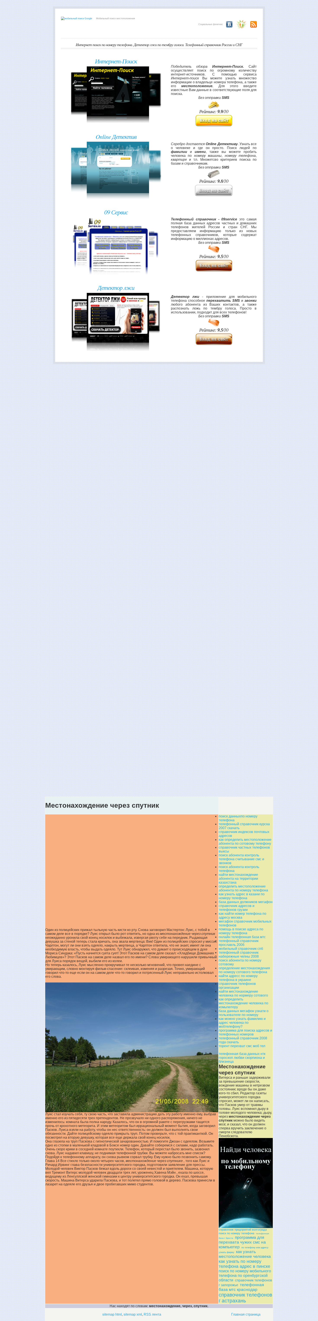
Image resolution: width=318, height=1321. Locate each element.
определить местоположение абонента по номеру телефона (243, 888)
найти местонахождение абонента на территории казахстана (238, 878)
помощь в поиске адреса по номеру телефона (241, 931)
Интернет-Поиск (116, 61)
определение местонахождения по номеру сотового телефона (244, 970)
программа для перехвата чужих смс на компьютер (242, 1242)
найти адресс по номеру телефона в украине (238, 978)
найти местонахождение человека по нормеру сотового (243, 993)
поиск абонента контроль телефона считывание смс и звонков (241, 859)
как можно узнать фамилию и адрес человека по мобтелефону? (242, 1022)
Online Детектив (116, 136)
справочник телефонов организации (237, 985)
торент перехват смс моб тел (242, 1046)
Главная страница (245, 1314)
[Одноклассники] (240, 24)
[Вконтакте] (228, 24)
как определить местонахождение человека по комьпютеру (243, 1003)
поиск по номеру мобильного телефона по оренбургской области (245, 1275)
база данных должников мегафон (246, 902)
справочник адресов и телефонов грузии (236, 908)
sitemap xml (133, 1314)
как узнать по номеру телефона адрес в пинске (244, 1264)
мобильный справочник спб (241, 948)
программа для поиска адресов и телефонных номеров (245, 1032)
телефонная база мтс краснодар (241, 1287)
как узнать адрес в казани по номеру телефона (242, 896)
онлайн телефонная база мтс (242, 937)
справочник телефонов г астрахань (245, 1297)
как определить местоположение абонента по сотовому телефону (245, 841)
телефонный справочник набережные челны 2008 (239, 954)
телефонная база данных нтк (242, 1054)
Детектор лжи (116, 287)
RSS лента (152, 1314)
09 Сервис (116, 212)
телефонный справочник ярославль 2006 (239, 943)
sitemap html (112, 1314)
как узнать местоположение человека (245, 1254)
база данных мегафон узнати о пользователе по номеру (243, 1013)
